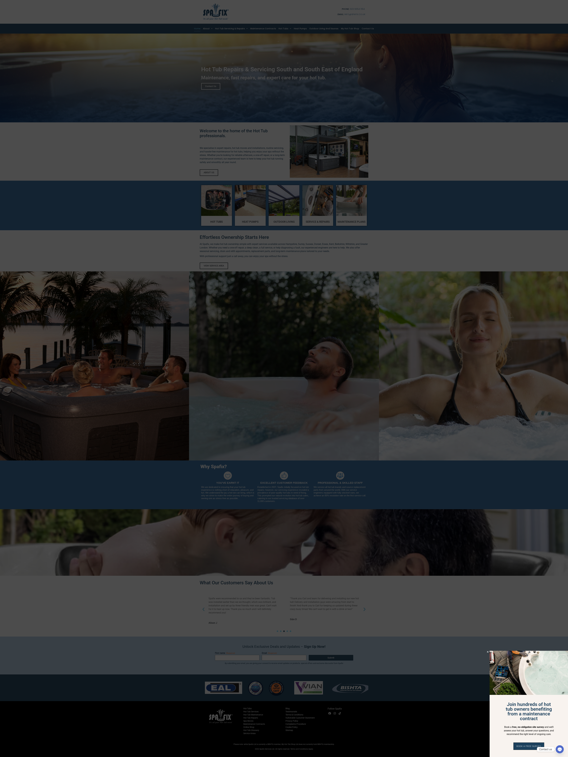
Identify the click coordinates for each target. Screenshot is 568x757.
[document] (284, 378)
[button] (488, 652)
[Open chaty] (560, 749)
